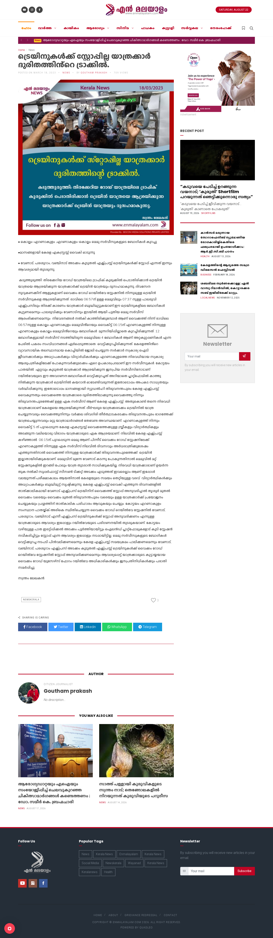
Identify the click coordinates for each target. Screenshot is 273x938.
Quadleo (146, 927)
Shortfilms (208, 213)
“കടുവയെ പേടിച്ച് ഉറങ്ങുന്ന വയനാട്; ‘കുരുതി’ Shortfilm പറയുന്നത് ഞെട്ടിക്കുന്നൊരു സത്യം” (216, 192)
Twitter (62, 627)
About (113, 915)
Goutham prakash (94, 73)
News (21, 808)
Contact (170, 915)
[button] (21, 40)
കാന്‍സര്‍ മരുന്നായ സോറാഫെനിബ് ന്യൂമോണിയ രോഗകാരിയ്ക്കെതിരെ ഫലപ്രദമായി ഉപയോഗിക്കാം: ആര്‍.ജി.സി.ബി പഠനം (222, 242)
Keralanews (89, 872)
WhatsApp (118, 627)
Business (205, 275)
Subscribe (244, 871)
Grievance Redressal (141, 915)
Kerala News (104, 854)
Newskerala (31, 599)
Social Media (90, 863)
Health (204, 256)
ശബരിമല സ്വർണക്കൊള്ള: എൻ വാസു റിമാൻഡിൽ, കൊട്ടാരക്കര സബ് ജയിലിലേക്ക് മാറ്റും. (225, 288)
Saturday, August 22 (233, 9)
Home (21, 50)
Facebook (34, 627)
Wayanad (134, 863)
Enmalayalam (128, 854)
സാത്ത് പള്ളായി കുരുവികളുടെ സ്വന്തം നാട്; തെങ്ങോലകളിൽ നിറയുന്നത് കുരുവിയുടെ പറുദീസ (106, 40)
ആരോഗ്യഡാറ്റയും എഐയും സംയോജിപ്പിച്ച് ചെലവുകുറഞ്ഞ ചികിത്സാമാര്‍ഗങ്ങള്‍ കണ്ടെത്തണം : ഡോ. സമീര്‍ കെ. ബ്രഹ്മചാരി (54, 793)
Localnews (207, 298)
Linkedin (89, 627)
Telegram (149, 627)
